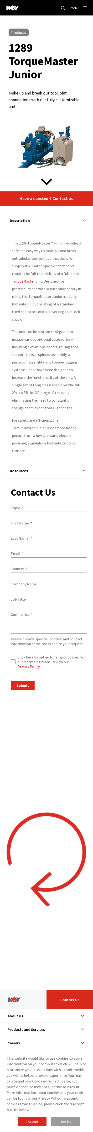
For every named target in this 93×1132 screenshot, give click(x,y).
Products (18, 32)
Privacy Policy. (28, 666)
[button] (46, 198)
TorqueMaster (23, 281)
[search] (63, 7)
